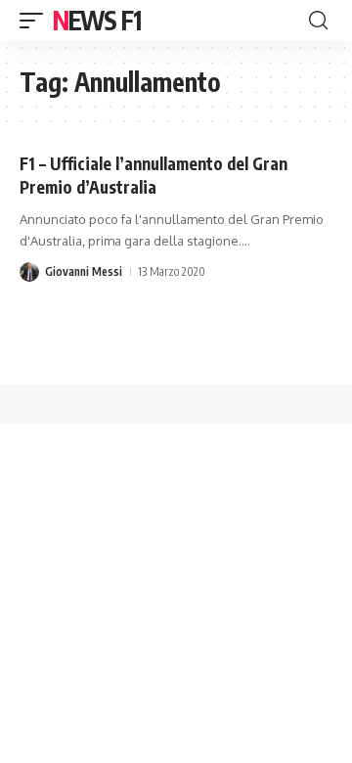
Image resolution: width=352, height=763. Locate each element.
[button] (36, 20)
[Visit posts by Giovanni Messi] (29, 272)
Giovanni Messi (83, 271)
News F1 (97, 20)
